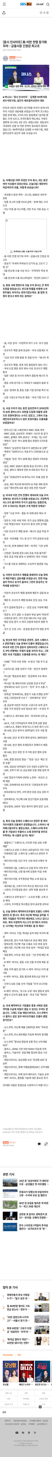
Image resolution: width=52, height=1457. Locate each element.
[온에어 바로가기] (40, 4)
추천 (19, 1354)
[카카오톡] (39, 1144)
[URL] (46, 1144)
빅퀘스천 (26, 1404)
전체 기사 (8, 1393)
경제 (26, 1393)
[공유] (4, 12)
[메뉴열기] (4, 4)
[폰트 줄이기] (41, 12)
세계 (8, 1398)
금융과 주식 (8, 1404)
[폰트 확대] (47, 12)
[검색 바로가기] (48, 4)
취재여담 (26, 1398)
